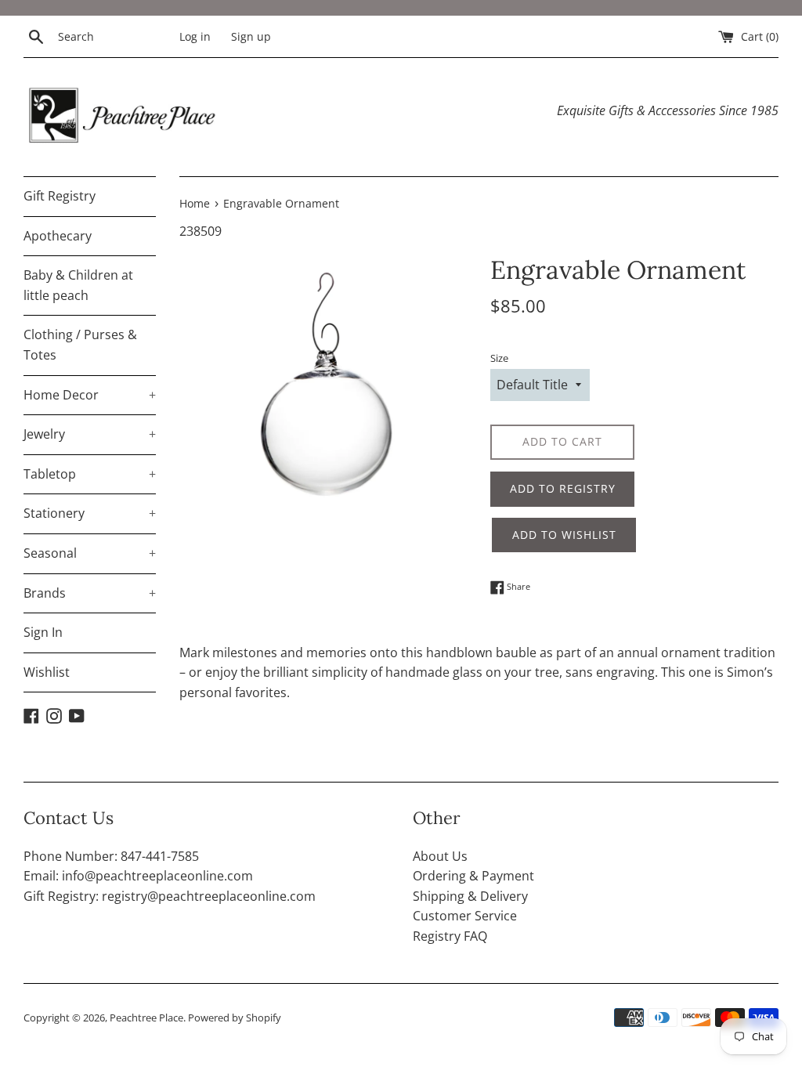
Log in (195, 36)
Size (499, 358)
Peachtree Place (146, 1017)
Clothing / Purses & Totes (80, 344)
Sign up (251, 36)
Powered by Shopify (234, 1017)
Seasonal (89, 553)
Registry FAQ (450, 936)
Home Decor (89, 394)
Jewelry (89, 434)
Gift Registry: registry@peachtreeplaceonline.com (169, 896)
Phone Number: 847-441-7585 (111, 856)
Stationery (89, 513)
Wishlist (46, 672)
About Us (440, 856)
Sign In (43, 632)
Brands (89, 593)
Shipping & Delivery (470, 896)
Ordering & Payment (473, 875)
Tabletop (89, 474)
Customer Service (465, 915)
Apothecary (57, 235)
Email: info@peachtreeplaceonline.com (138, 875)
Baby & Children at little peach (78, 285)
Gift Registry (59, 195)
